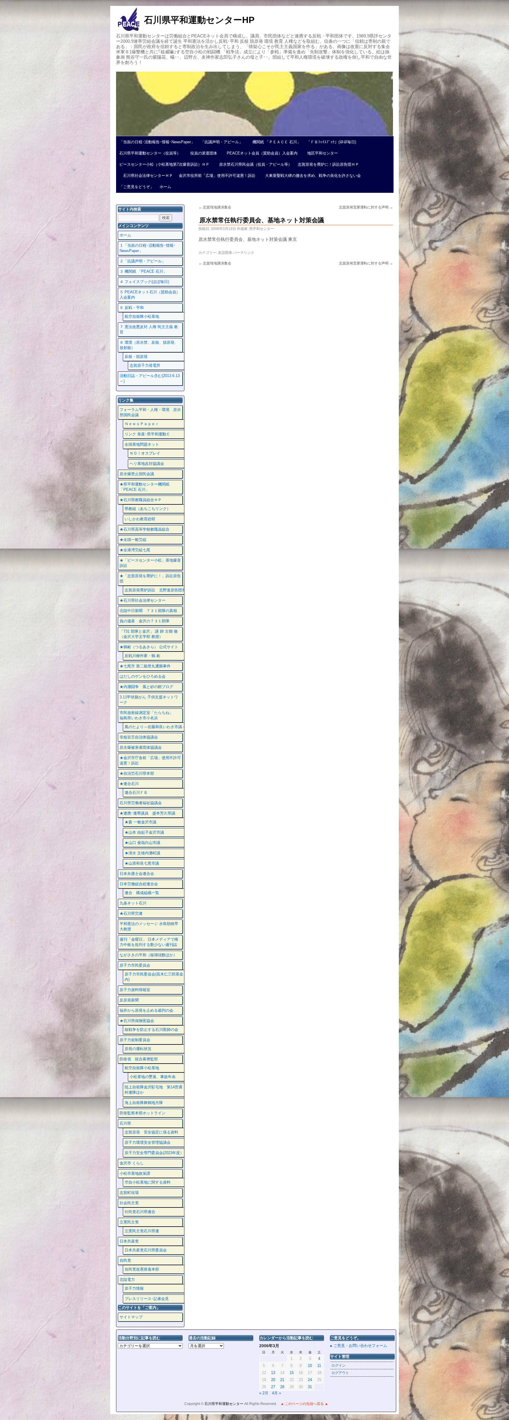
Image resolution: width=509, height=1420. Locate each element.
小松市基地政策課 (135, 1173)
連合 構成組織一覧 (142, 893)
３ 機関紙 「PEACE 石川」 (143, 271)
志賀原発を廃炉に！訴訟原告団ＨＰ (328, 164)
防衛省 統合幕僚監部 (139, 1059)
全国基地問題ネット (142, 444)
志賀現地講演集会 (215, 207)
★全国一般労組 (133, 539)
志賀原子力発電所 (145, 365)
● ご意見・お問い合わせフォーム (358, 1345)
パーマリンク (243, 253)
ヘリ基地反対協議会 (147, 463)
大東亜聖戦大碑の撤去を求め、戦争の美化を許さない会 (311, 175)
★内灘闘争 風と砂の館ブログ (146, 687)
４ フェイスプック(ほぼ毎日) (144, 281)
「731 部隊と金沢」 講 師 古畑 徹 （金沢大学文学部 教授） (149, 634)
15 (292, 1372)
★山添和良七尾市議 (142, 863)
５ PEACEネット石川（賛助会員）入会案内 (150, 295)
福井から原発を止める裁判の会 (146, 1010)
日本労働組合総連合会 (139, 884)
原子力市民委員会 (135, 965)
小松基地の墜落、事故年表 (153, 1077)
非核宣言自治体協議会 (139, 737)
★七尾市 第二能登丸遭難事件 (145, 666)
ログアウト (340, 1373)
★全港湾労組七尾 (135, 550)
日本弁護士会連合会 (137, 873)
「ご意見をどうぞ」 (136, 187)
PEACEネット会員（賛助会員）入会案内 (260, 153)
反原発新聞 (129, 1000)
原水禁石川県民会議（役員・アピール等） (253, 164)
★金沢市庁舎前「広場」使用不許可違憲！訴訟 (150, 760)
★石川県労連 (131, 913)
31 (310, 1387)
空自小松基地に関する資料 (148, 1182)
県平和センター (261, 229)
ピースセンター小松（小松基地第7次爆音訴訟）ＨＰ (164, 164)
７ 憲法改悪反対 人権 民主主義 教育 (149, 329)
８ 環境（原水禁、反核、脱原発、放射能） (149, 345)
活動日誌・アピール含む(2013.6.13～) (150, 378)
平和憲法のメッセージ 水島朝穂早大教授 (149, 926)
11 (319, 1365)
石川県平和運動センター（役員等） (150, 153)
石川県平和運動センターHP (199, 20)
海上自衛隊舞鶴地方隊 (144, 1102)
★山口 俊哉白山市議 (142, 842)
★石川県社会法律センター (143, 600)
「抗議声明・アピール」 (222, 142)
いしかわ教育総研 (140, 519)
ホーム (165, 187)
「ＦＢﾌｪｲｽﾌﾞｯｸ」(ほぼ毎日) (331, 142)
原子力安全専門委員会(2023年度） (154, 1153)
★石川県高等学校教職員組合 (144, 529)
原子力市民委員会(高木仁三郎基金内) (154, 977)
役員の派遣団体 (201, 153)
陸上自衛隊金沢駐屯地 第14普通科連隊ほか (153, 1090)
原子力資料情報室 (135, 990)
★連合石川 (129, 783)
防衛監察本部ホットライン (143, 1113)
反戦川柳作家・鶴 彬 (142, 656)
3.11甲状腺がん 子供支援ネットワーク (149, 700)
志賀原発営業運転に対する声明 (366, 207)
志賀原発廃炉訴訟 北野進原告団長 (155, 590)
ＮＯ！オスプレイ (145, 453)
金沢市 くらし (132, 1163)
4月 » (276, 1393)
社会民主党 (129, 1203)
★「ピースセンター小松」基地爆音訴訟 (150, 563)
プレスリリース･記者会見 (147, 1298)
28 (282, 1387)
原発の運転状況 (138, 1049)
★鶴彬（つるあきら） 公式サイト (149, 647)
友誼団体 (225, 253)
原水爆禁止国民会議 (137, 474)
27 (273, 1387)
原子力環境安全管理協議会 (148, 1142)
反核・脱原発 (136, 356)
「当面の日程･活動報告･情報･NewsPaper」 (157, 142)
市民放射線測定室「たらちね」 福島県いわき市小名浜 (150, 715)
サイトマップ (131, 1317)
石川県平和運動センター (224, 1404)
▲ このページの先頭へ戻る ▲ (304, 1404)
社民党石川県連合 (140, 1212)
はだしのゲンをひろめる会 (143, 676)
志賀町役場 (129, 1192)
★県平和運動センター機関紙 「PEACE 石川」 (144, 487)
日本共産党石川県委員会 (146, 1250)
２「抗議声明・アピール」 (143, 261)
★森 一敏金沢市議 (140, 822)
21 (282, 1380)
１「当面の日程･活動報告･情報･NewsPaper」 (148, 248)
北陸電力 (127, 1279)
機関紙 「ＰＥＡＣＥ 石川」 (275, 142)
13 (273, 1372)
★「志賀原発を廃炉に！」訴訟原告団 (150, 578)
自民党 (125, 1260)
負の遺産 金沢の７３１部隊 (144, 621)
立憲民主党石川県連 (142, 1231)
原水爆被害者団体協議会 (141, 747)
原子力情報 (134, 1288)
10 (310, 1365)
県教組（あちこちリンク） (148, 508)
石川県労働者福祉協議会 (141, 803)
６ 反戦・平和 (132, 307)
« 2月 (263, 1393)
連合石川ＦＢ (136, 792)
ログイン (338, 1365)
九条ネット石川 (133, 903)
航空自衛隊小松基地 (142, 316)
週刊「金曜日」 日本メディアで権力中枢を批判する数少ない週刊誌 (149, 942)
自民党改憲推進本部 (142, 1269)
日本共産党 (129, 1241)
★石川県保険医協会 (137, 1020)
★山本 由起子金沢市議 (144, 832)
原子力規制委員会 (135, 1040)
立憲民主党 (129, 1222)
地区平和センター (320, 153)
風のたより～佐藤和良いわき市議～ (155, 727)
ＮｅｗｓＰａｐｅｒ (142, 424)
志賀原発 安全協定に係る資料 (151, 1132)
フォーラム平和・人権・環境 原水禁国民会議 (150, 412)
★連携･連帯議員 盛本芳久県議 (147, 813)
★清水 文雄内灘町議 (142, 853)
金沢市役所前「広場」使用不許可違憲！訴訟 (217, 175)
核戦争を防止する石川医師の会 (151, 1029)
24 (310, 1380)
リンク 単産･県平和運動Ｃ (147, 434)
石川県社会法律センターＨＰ (146, 175)
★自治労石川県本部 (137, 773)
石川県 (125, 1123)
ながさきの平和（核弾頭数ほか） (148, 955)
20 (273, 1380)
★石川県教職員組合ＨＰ (141, 500)
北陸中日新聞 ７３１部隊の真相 (148, 610)
